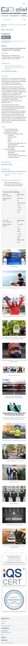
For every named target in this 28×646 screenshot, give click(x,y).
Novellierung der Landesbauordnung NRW (14, 440)
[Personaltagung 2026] (14, 369)
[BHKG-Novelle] (14, 472)
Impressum (4, 621)
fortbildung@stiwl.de (6, 632)
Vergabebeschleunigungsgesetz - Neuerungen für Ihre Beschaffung (14, 397)
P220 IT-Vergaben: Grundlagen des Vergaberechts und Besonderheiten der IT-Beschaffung (15, 67)
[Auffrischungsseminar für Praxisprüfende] (14, 304)
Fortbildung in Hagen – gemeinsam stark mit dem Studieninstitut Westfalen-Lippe (14, 418)
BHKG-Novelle (14, 482)
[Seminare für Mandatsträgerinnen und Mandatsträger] (14, 536)
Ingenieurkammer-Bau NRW (14, 560)
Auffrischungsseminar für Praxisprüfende (14, 316)
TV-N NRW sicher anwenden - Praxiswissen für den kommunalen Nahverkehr (14, 338)
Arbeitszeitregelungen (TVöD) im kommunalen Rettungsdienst (14, 360)
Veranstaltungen (19, 24)
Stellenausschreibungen (7, 643)
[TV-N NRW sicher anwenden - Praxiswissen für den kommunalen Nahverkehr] (14, 328)
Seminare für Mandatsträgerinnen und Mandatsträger (14, 546)
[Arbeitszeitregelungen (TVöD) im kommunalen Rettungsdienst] (14, 351)
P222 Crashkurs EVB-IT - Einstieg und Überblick (14, 174)
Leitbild (3, 623)
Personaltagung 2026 (14, 375)
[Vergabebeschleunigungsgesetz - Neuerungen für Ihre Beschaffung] (14, 387)
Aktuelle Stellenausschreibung (14, 525)
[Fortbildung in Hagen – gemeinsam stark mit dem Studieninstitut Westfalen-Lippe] (14, 409)
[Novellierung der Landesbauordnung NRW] (14, 431)
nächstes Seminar (16, 41)
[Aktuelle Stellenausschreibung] (14, 515)
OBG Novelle (14, 266)
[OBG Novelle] (14, 257)
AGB (2, 635)
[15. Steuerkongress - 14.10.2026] (14, 451)
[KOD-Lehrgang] (14, 494)
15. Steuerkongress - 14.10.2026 (14, 461)
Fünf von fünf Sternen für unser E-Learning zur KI (14, 288)
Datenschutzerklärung (6, 626)
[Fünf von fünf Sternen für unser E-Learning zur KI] (14, 278)
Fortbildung (11, 24)
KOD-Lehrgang (14, 503)
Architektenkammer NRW (13, 559)
